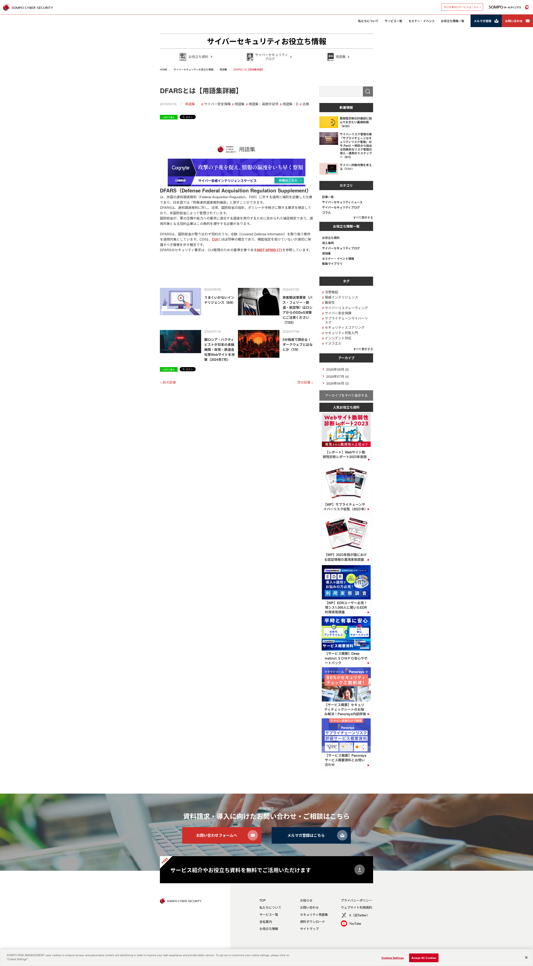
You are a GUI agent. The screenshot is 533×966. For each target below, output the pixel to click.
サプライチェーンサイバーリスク (346, 320)
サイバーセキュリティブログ (341, 207)
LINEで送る (169, 117)
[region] (266, 957)
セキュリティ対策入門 (341, 333)
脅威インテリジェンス (341, 297)
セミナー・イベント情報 (338, 258)
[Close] (526, 957)
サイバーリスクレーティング (346, 308)
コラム (326, 212)
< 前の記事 (168, 382)
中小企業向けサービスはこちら (461, 7)
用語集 (190, 104)
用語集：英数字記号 (264, 104)
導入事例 (328, 243)
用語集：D (290, 104)
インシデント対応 (338, 338)
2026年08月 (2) (337, 369)
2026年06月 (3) (337, 383)
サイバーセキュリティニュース (342, 202)
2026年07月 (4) (337, 376)
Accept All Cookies (423, 958)
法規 (305, 104)
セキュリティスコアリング (345, 327)
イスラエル (333, 343)
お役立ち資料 (331, 238)
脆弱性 (330, 302)
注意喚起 (331, 292)
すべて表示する (363, 217)
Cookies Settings (392, 958)
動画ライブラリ (332, 263)
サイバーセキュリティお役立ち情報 (266, 41)
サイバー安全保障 (217, 104)
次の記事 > (305, 382)
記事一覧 (328, 197)
